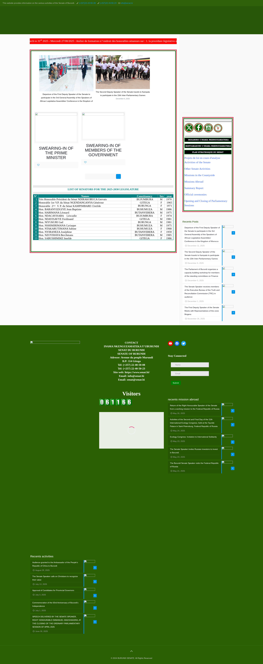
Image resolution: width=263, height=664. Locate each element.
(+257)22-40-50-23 (108, 3)
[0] (38, 165)
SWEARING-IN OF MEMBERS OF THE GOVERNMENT (103, 150)
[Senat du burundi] (115, 405)
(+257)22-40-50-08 (87, 3)
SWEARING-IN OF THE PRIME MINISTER (56, 153)
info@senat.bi (127, 3)
